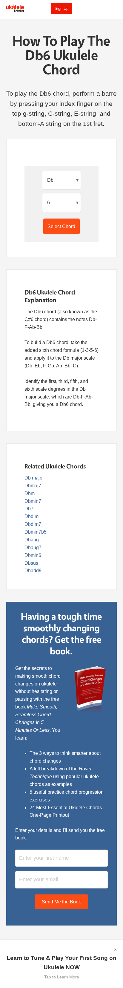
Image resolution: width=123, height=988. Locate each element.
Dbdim (31, 516)
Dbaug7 (32, 547)
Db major (34, 477)
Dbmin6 (32, 555)
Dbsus (31, 563)
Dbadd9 (32, 570)
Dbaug (31, 539)
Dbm (29, 493)
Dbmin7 (32, 501)
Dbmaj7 (32, 485)
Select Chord (61, 226)
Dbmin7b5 (35, 532)
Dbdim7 (32, 524)
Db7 (28, 508)
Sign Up (61, 8)
